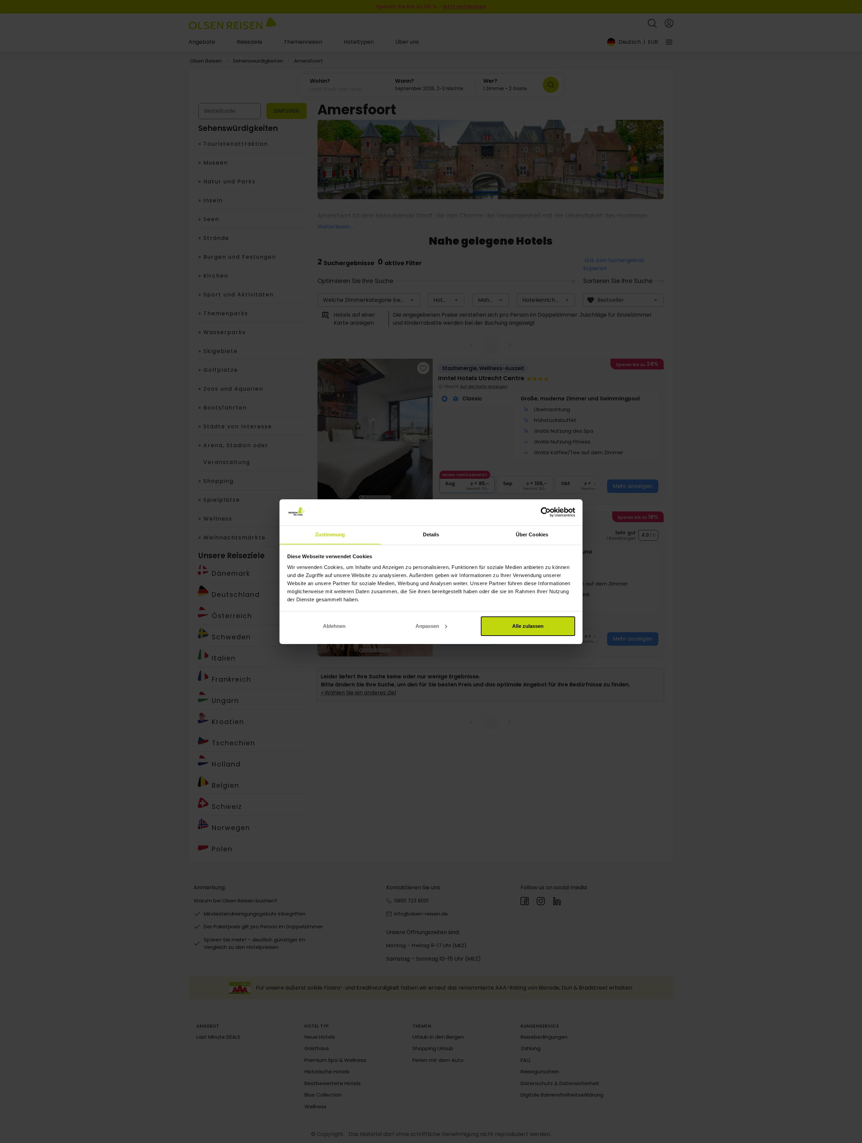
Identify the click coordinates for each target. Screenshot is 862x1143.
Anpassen (427, 626)
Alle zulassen (527, 626)
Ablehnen (334, 626)
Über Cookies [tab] (532, 534)
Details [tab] (431, 534)
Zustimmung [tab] (330, 534)
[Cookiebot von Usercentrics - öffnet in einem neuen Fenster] (545, 512)
